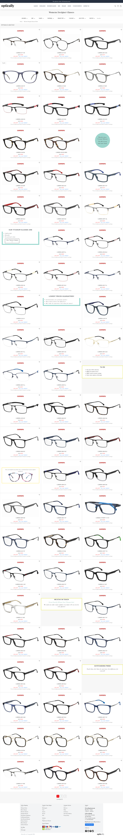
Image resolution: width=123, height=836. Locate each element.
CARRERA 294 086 (61, 551)
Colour (71, 18)
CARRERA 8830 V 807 (20, 584)
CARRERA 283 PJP (20, 551)
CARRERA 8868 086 (102, 418)
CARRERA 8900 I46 (20, 285)
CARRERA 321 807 (102, 584)
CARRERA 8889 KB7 (20, 518)
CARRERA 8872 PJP (102, 185)
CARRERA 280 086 (20, 750)
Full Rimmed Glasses (25, 817)
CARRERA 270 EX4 (61, 86)
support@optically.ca (95, 821)
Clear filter (99, 18)
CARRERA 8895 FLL (20, 385)
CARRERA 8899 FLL (61, 252)
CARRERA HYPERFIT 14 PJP (102, 518)
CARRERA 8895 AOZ (102, 351)
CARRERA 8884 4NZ (61, 451)
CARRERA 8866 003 (20, 650)
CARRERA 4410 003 (61, 119)
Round (43, 813)
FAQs (65, 809)
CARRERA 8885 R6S (61, 219)
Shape (40, 18)
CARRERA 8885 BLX (20, 219)
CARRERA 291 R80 (20, 783)
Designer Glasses (24, 813)
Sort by (91, 18)
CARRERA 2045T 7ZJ (102, 551)
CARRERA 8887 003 (61, 351)
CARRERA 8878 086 (102, 783)
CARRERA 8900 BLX (102, 252)
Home (21, 21)
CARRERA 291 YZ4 (20, 52)
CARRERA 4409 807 (20, 418)
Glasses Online (24, 808)
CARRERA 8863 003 (61, 185)
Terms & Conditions (68, 813)
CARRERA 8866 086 (61, 650)
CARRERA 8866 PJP (102, 650)
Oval (43, 809)
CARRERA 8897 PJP (102, 717)
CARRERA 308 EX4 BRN (61, 152)
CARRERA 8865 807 (61, 418)
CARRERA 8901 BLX (61, 285)
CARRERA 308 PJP (20, 86)
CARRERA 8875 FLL (20, 351)
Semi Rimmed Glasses (25, 819)
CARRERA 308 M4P (20, 185)
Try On (3, 63)
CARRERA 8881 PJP (61, 518)
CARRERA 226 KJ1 (20, 318)
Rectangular (44, 808)
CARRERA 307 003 (61, 52)
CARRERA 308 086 (20, 152)
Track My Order (89, 824)
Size (32, 18)
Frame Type (61, 18)
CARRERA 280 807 (61, 750)
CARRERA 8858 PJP (61, 584)
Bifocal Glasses (24, 822)
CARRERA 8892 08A (20, 684)
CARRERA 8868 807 (20, 451)
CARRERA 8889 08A (102, 484)
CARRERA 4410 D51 (102, 119)
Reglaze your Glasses (46, 820)
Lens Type (81, 18)
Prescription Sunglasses (25, 815)
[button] (59, 6)
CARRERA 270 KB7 (102, 86)
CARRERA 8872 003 (102, 52)
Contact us (66, 811)
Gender (24, 18)
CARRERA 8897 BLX (61, 717)
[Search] (115, 6)
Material (50, 18)
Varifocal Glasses (24, 824)
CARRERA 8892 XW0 (20, 717)
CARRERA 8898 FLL (61, 385)
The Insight (23, 830)
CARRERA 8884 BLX (102, 451)
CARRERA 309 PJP (102, 318)
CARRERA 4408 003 (20, 119)
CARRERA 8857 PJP (102, 617)
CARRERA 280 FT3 (102, 750)
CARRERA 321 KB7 (20, 617)
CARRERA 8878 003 (61, 783)
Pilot (43, 815)
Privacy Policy (66, 815)
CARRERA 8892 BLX (61, 684)
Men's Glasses (24, 809)
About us (65, 808)
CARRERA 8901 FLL (102, 285)
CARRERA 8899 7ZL (102, 219)
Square (43, 811)
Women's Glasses (24, 811)
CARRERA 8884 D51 (61, 484)
